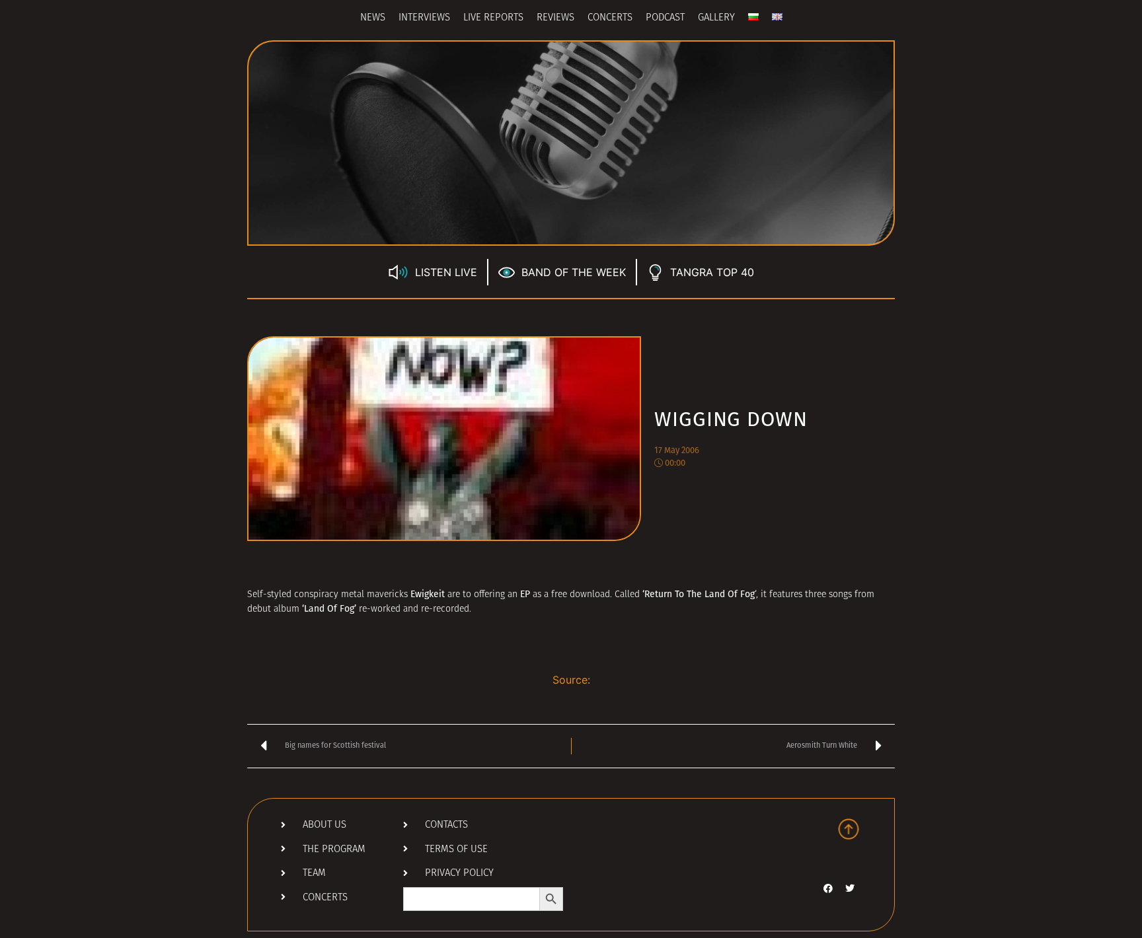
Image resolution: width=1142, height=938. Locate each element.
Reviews (555, 18)
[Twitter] (850, 888)
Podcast (665, 18)
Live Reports (493, 18)
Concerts (610, 18)
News (372, 18)
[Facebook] (828, 888)
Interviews (424, 18)
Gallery (716, 18)
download (590, 595)
